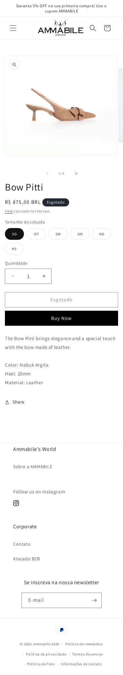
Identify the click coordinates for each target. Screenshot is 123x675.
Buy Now (61, 318)
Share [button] (18, 402)
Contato (22, 544)
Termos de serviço (87, 654)
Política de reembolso (84, 644)
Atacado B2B (26, 559)
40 (105, 235)
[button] (13, 28)
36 (18, 235)
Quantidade (16, 263)
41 (18, 250)
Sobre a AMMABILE (32, 466)
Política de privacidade (46, 654)
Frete (9, 211)
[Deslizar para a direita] (76, 173)
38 (61, 235)
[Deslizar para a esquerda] (47, 173)
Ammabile (42, 644)
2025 (55, 644)
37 (40, 235)
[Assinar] (94, 600)
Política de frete (41, 664)
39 (83, 235)
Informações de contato (81, 664)
